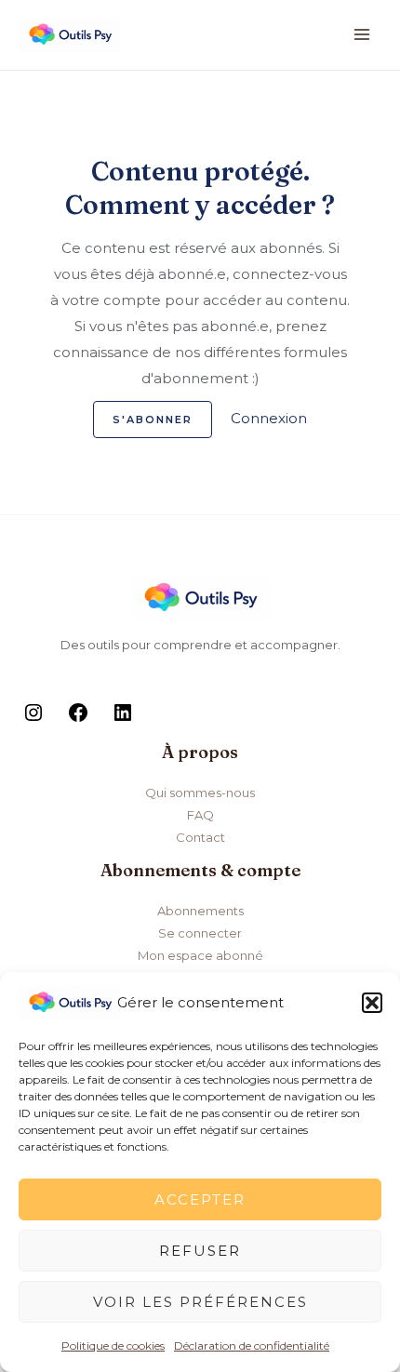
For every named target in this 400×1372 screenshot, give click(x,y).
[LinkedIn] (123, 719)
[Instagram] (33, 719)
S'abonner (153, 419)
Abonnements (200, 910)
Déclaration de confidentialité (251, 1345)
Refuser (200, 1250)
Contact (200, 837)
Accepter (200, 1199)
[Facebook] (78, 719)
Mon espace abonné (200, 955)
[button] (372, 1002)
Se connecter (200, 933)
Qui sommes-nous (200, 792)
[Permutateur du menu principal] (362, 35)
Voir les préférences (200, 1302)
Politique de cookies (113, 1345)
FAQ (200, 814)
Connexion (269, 418)
